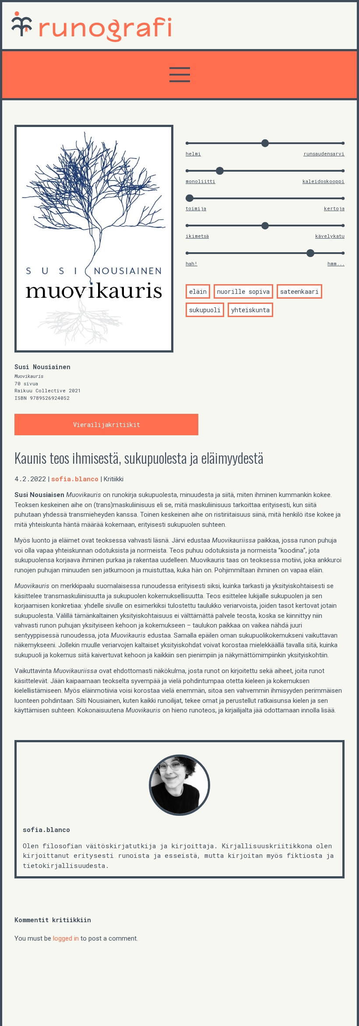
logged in (66, 938)
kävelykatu (330, 236)
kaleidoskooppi (324, 181)
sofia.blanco (75, 478)
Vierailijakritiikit (106, 424)
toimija (196, 208)
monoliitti (200, 181)
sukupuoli (205, 310)
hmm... (336, 263)
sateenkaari (299, 291)
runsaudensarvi (324, 153)
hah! (191, 263)
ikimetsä (197, 236)
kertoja (334, 208)
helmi (193, 153)
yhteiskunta (250, 310)
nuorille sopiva (243, 291)
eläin (198, 291)
